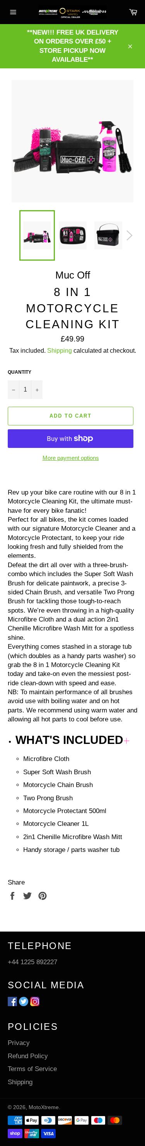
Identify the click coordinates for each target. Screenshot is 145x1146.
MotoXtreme (44, 1107)
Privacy (19, 1043)
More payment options (71, 458)
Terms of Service (32, 1069)
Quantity (19, 372)
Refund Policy (28, 1056)
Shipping (59, 350)
